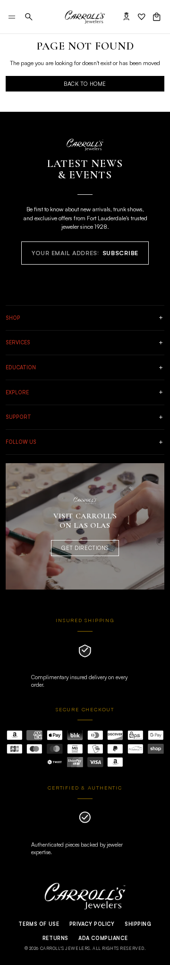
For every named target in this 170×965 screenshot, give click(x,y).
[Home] (85, 17)
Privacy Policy (92, 924)
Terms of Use (38, 924)
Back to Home (85, 83)
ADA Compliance (103, 938)
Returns (55, 938)
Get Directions (85, 547)
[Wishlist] (141, 17)
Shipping (138, 924)
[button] (29, 17)
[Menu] (12, 17)
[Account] (126, 17)
